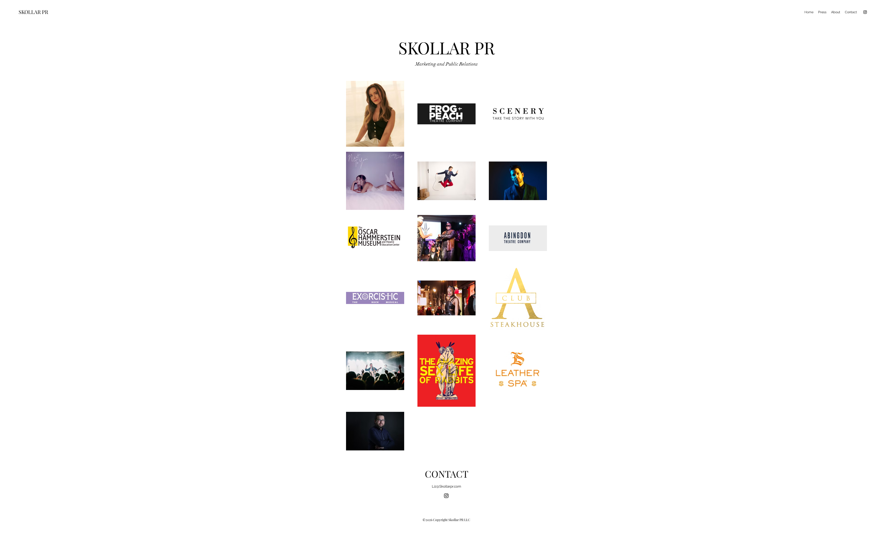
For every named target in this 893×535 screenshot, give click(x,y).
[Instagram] (865, 12)
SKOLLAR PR (33, 11)
